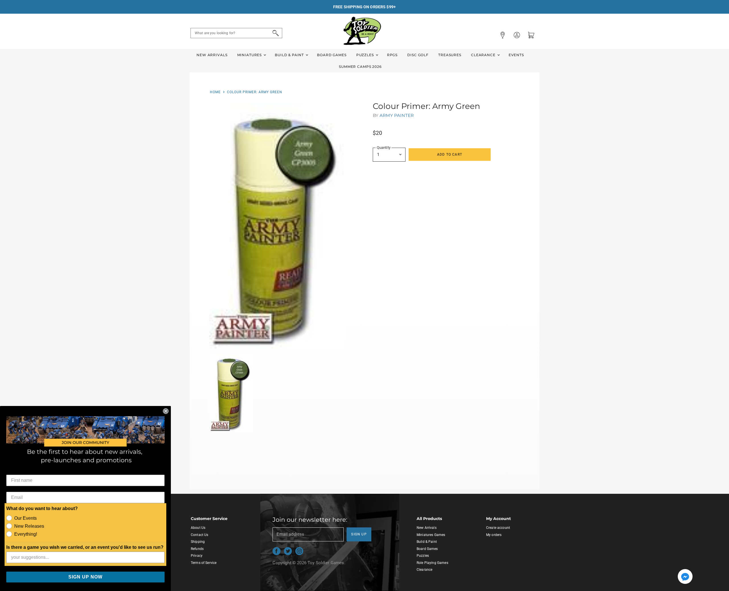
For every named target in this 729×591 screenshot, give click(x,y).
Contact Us (199, 535)
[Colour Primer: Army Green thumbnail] (231, 393)
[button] (685, 577)
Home (215, 92)
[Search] (274, 33)
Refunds (197, 549)
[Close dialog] (166, 411)
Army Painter (397, 115)
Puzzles (365, 55)
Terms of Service (203, 563)
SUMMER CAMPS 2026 (360, 66)
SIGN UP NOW (85, 576)
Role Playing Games (432, 563)
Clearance (484, 55)
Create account (498, 528)
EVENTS (516, 55)
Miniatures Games (431, 535)
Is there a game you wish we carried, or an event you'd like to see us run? (84, 547)
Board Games (331, 55)
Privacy (196, 556)
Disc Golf (418, 55)
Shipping (198, 542)
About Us (198, 528)
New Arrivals (211, 55)
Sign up (359, 534)
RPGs (392, 55)
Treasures (449, 55)
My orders (493, 535)
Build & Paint (290, 55)
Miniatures (250, 55)
